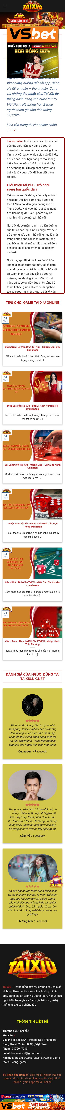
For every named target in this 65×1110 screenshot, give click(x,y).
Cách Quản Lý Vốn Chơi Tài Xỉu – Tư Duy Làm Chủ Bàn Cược (32, 348)
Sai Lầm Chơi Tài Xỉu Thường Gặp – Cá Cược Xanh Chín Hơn (32, 466)
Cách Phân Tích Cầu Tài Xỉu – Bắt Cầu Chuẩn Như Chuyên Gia (32, 584)
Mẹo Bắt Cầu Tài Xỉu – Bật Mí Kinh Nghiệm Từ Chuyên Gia (32, 407)
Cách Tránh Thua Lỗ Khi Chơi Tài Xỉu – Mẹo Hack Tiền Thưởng (32, 643)
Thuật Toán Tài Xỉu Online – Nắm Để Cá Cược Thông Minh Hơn (32, 525)
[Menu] (5, 6)
